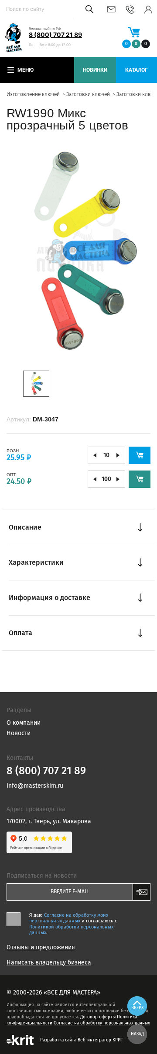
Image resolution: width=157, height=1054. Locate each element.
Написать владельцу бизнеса (49, 963)
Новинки (95, 70)
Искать (88, 9)
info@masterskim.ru (111, 9)
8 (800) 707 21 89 (55, 34)
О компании (24, 722)
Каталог (136, 70)
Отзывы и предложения (41, 948)
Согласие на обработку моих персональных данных (68, 918)
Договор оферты (98, 1017)
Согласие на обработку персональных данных (102, 1023)
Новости (19, 733)
